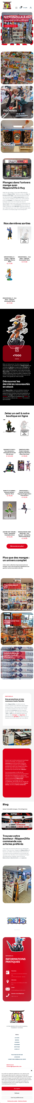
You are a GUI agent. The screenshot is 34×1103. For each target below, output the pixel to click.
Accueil (17, 1037)
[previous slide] (6, 934)
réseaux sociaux (19, 777)
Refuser (17, 1093)
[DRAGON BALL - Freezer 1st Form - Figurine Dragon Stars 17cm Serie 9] (24, 466)
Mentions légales (22, 1101)
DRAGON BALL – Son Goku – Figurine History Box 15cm (24, 258)
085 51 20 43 (10, 1065)
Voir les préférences (17, 1097)
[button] (31, 1070)
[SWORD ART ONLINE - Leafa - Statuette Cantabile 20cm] (9, 510)
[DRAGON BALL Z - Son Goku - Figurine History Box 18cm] (9, 274)
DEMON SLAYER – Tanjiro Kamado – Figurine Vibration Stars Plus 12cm (24, 452)
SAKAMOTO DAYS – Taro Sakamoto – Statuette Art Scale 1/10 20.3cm (9, 452)
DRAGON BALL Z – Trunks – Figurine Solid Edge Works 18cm (9, 259)
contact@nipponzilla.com (13, 1066)
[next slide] (27, 934)
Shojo (26, 396)
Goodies (17, 1042)
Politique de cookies (12, 1101)
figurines (13, 595)
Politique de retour (17, 1054)
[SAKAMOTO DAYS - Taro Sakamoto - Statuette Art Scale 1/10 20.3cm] (9, 426)
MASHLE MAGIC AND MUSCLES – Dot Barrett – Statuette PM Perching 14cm (24, 534)
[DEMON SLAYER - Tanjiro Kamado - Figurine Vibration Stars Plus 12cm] (24, 426)
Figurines (17, 1044)
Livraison (17, 1057)
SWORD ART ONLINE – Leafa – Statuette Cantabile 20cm (9, 533)
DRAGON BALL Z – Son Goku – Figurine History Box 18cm (9, 299)
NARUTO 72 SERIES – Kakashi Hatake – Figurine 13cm (9, 492)
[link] (17, 821)
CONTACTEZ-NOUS (10, 26)
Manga (17, 1040)
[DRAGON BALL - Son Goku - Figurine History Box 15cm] (24, 233)
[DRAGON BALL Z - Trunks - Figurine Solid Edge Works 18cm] (9, 233)
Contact (17, 1049)
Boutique (17, 1047)
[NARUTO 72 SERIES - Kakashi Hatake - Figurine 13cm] (9, 467)
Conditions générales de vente (17, 1059)
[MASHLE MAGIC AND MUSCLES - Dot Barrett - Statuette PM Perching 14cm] (24, 508)
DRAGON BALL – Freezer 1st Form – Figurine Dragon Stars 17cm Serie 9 (24, 493)
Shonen (5, 396)
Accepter (17, 1088)
